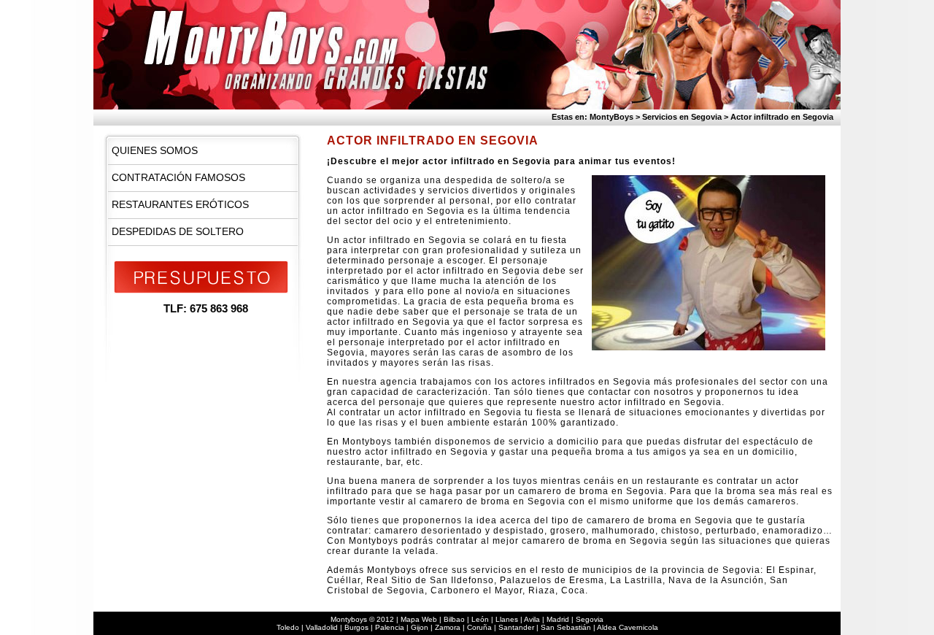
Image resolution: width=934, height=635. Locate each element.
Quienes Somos (155, 150)
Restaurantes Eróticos (180, 204)
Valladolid (322, 627)
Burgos (356, 627)
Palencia (389, 627)
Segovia (589, 619)
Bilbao (454, 619)
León (480, 619)
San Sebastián (566, 627)
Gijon (419, 627)
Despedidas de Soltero (178, 231)
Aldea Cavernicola (627, 627)
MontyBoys (611, 116)
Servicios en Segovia (682, 116)
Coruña (479, 627)
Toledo (288, 627)
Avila (532, 619)
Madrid (558, 619)
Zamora (447, 627)
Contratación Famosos (178, 177)
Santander (516, 627)
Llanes (506, 619)
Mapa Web (419, 619)
